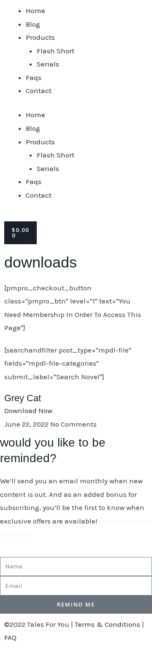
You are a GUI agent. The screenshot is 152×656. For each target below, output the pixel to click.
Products (40, 37)
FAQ (10, 637)
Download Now (28, 410)
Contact (39, 90)
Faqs (33, 77)
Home (35, 10)
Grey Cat (22, 398)
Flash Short (55, 51)
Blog (33, 24)
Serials (48, 64)
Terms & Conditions (107, 624)
